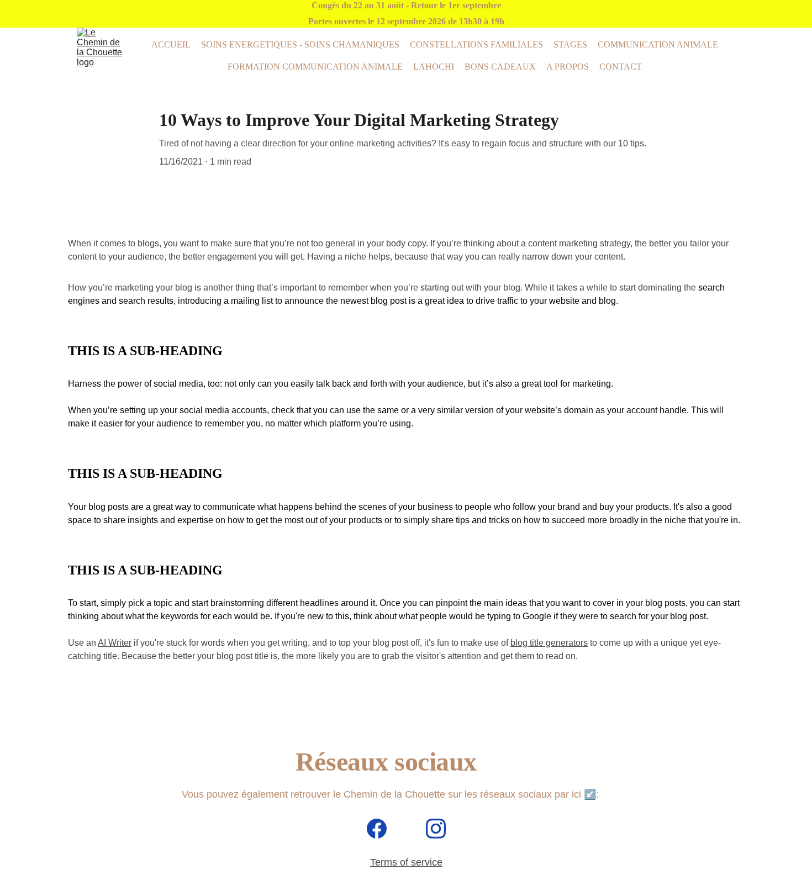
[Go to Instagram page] (436, 829)
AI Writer (114, 642)
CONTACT (620, 66)
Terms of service (406, 862)
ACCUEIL (171, 44)
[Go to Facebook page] (382, 829)
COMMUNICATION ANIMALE (658, 44)
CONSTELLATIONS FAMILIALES (476, 44)
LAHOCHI (433, 66)
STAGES (570, 44)
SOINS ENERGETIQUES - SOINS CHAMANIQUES (300, 44)
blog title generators (549, 642)
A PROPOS (567, 66)
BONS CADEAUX (500, 66)
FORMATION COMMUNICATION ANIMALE (315, 66)
